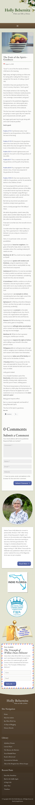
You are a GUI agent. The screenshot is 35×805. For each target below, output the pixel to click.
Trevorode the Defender (11, 760)
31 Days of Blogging (10, 724)
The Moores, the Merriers (11, 750)
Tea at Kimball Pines (10, 753)
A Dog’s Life (7, 782)
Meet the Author (9, 718)
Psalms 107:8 (7, 178)
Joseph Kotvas (19, 801)
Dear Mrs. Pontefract (10, 775)
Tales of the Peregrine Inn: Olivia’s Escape (16, 764)
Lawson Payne (8, 746)
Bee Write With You (10, 721)
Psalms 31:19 (7, 141)
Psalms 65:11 (7, 160)
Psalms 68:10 (7, 168)
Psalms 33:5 (7, 152)
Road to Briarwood (9, 757)
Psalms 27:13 (7, 131)
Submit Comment (21, 483)
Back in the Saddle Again (11, 779)
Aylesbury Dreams (9, 743)
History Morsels (8, 728)
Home (6, 714)
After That (7, 786)
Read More (23, 563)
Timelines (7, 789)
